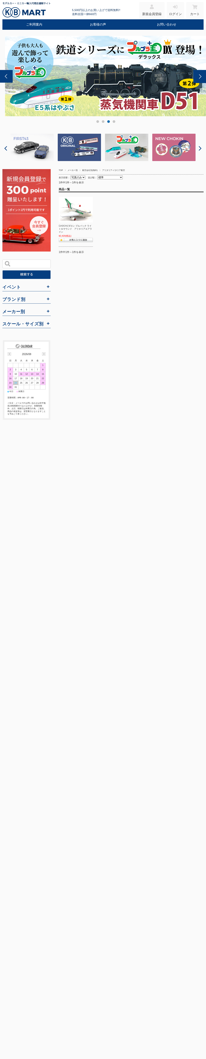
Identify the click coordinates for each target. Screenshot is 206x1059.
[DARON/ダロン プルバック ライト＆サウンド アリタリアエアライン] (76, 210)
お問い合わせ (166, 24)
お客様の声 (98, 24)
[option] (32, 147)
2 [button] (103, 122)
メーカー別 (73, 170)
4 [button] (113, 122)
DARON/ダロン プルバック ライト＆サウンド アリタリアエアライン (75, 228)
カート (195, 14)
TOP (61, 170)
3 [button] (108, 122)
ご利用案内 (34, 24)
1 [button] (97, 122)
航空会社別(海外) (90, 170)
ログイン (175, 14)
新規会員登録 (152, 14)
